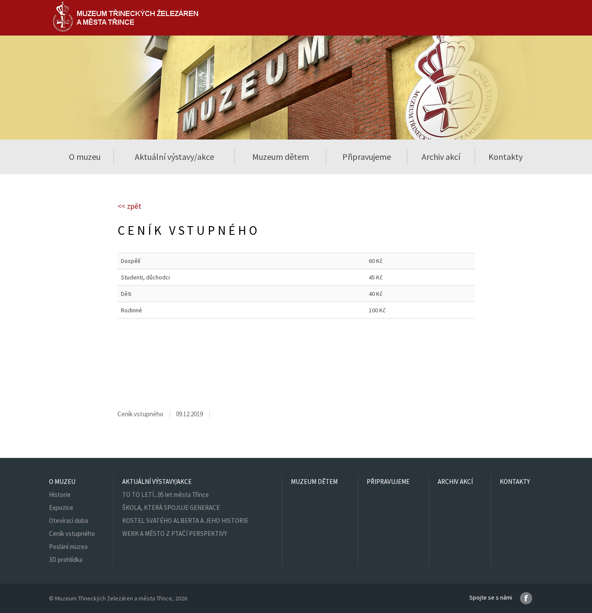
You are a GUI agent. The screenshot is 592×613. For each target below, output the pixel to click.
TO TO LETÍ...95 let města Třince (165, 494)
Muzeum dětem (280, 156)
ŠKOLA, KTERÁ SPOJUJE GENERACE (171, 507)
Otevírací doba (68, 520)
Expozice (61, 507)
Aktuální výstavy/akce (157, 481)
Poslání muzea (68, 546)
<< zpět (129, 206)
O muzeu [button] (85, 156)
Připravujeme (366, 156)
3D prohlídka (65, 559)
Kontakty (505, 156)
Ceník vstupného (72, 533)
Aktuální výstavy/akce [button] (174, 156)
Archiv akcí (441, 156)
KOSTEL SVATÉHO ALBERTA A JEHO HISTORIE (185, 520)
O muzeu (62, 481)
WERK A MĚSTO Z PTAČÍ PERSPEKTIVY (174, 533)
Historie (60, 494)
